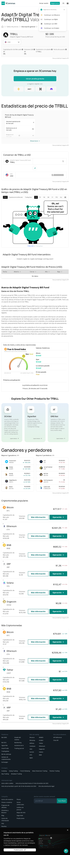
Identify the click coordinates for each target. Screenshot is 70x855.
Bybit (31, 758)
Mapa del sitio (21, 812)
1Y (52, 197)
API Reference (57, 737)
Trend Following (25, 771)
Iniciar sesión (43, 3)
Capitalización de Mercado (16, 197)
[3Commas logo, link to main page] (8, 3)
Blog (2, 815)
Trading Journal (19, 748)
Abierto (16, 272)
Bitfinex (32, 743)
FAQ (2, 823)
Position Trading (55, 771)
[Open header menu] (68, 3)
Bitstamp (32, 740)
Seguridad (20, 815)
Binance (32, 737)
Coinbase (32, 746)
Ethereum (42, 746)
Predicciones (20, 818)
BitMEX (41, 737)
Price (5, 197)
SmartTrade (5, 748)
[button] (66, 851)
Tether (41, 743)
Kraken (41, 740)
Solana (41, 752)
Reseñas (4, 826)
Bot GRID (4, 737)
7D (40, 197)
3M (48, 197)
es (63, 3)
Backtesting (17, 742)
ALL (61, 197)
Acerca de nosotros (7, 799)
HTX (31, 755)
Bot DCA (3, 742)
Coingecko (64, 58)
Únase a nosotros (6, 802)
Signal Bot (4, 745)
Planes (19, 799)
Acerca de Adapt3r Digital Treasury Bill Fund (25, 287)
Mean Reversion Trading (39, 771)
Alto (46, 272)
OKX (31, 749)
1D (36, 197)
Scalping (4, 771)
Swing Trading (13, 771)
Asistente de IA (19, 745)
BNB (40, 755)
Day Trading (5, 774)
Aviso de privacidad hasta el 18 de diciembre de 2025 (32, 783)
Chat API (55, 740)
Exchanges (4, 762)
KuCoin (32, 752)
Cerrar (32, 272)
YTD (57, 197)
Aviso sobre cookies (7, 783)
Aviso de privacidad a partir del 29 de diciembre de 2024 (18, 786)
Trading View (28, 197)
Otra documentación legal (46, 786)
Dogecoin (42, 749)
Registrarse (55, 3)
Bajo (58, 272)
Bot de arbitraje (6, 754)
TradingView (5, 751)
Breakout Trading (16, 774)
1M (44, 197)
